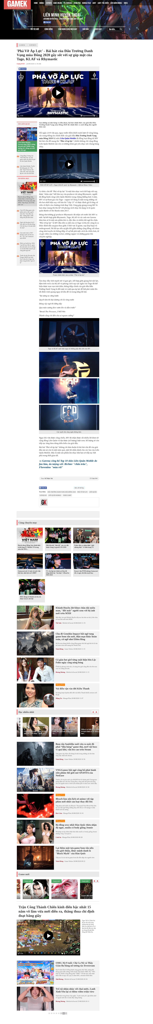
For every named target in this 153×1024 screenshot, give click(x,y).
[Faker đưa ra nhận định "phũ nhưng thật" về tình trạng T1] (86, 536)
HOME (36, 2)
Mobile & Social (68, 623)
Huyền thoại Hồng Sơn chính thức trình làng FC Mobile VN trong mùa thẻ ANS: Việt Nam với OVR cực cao (26, 200)
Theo (69, 478)
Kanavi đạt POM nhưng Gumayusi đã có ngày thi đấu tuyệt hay (86, 572)
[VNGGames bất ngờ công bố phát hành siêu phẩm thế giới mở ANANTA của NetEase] (35, 780)
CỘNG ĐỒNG (48, 28)
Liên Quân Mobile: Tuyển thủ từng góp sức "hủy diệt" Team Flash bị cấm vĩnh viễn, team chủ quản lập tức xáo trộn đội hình (27, 169)
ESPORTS (49, 2)
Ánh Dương (59, 979)
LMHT (94, 2)
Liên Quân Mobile (68, 138)
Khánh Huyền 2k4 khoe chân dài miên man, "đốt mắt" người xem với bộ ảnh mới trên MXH (75, 610)
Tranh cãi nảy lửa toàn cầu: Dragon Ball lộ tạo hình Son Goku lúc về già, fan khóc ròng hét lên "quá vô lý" (27, 259)
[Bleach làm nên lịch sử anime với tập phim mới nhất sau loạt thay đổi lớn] (35, 806)
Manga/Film (67, 698)
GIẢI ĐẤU (86, 28)
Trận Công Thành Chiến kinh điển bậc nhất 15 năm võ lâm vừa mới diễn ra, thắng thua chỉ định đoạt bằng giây (56, 911)
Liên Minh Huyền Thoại (62, 14)
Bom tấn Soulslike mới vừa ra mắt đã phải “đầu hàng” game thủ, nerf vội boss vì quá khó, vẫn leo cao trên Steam (76, 747)
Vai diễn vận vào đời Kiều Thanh (72, 688)
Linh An (58, 837)
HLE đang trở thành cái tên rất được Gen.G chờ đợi (30, 598)
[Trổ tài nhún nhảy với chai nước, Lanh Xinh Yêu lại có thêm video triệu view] (35, 999)
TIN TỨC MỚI (34, 28)
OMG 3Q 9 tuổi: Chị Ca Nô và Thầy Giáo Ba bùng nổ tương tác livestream (75, 964)
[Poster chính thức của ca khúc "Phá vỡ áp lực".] (69, 256)
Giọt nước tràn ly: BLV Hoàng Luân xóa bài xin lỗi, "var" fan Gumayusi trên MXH (27, 235)
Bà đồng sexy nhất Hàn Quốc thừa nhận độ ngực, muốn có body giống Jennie (76, 826)
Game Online (69, 649)
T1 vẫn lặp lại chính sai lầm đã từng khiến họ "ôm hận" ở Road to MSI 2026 (57, 573)
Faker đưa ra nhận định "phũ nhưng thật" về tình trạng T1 (84, 546)
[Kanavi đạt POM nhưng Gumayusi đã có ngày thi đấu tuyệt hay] (86, 561)
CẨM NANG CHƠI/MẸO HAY (67, 28)
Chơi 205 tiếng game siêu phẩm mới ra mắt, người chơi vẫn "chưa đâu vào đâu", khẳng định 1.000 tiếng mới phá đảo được (27, 213)
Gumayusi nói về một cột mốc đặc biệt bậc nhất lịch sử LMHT (29, 572)
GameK (22, 45)
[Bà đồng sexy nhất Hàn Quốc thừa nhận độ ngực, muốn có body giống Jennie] (35, 832)
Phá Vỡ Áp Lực (82, 492)
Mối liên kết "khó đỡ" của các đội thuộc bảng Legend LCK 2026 (57, 546)
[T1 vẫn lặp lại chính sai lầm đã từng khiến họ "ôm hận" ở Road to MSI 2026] (58, 561)
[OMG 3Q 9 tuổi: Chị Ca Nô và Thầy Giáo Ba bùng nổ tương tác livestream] (35, 973)
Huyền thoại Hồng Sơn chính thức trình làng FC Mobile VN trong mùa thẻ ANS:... (29, 547)
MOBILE (41, 2)
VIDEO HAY (98, 28)
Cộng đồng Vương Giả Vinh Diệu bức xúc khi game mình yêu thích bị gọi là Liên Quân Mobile (27, 158)
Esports (32, 45)
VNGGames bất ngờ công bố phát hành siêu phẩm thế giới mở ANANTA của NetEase (76, 773)
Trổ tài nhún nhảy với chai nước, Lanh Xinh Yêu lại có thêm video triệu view (75, 990)
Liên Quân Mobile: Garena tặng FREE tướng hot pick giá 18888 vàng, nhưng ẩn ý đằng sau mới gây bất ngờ (26, 146)
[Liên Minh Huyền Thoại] (27, 14)
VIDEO (126, 2)
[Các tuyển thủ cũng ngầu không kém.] (69, 417)
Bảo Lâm (59, 813)
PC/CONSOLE (68, 2)
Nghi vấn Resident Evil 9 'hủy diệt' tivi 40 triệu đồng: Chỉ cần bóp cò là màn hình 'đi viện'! (27, 225)
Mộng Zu (59, 698)
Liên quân (93, 492)
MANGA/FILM (86, 2)
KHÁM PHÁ (77, 2)
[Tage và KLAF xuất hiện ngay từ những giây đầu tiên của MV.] (69, 332)
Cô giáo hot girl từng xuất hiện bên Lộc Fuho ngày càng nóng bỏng (76, 661)
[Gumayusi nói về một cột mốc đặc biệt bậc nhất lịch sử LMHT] (30, 561)
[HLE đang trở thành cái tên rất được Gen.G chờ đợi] (32, 587)
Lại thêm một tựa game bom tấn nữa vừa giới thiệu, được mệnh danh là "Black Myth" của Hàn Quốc (74, 851)
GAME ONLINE (57, 2)
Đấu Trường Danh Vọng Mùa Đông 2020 (62, 492)
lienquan (43, 495)
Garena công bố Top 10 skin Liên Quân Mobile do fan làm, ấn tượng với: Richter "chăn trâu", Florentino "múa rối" (68, 464)
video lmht (67, 495)
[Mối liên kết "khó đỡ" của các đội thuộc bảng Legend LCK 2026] (58, 536)
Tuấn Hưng (59, 649)
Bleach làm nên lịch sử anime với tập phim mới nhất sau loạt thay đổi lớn (75, 800)
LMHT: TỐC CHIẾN (103, 2)
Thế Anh (58, 623)
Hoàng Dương (60, 672)
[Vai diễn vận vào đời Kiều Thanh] (35, 695)
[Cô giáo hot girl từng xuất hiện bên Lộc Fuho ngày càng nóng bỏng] (35, 669)
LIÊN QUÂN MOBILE (116, 2)
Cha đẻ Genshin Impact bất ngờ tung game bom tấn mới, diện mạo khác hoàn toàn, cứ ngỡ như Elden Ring (76, 636)
